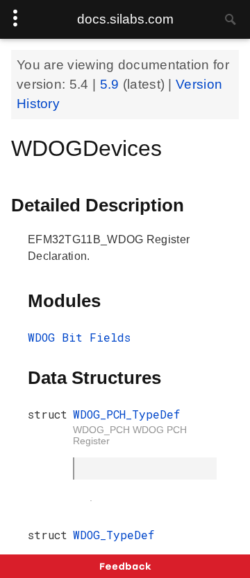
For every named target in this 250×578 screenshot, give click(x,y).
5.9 (111, 84)
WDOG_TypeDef (113, 534)
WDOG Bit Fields (79, 337)
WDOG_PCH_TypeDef (126, 414)
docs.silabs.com (125, 19)
